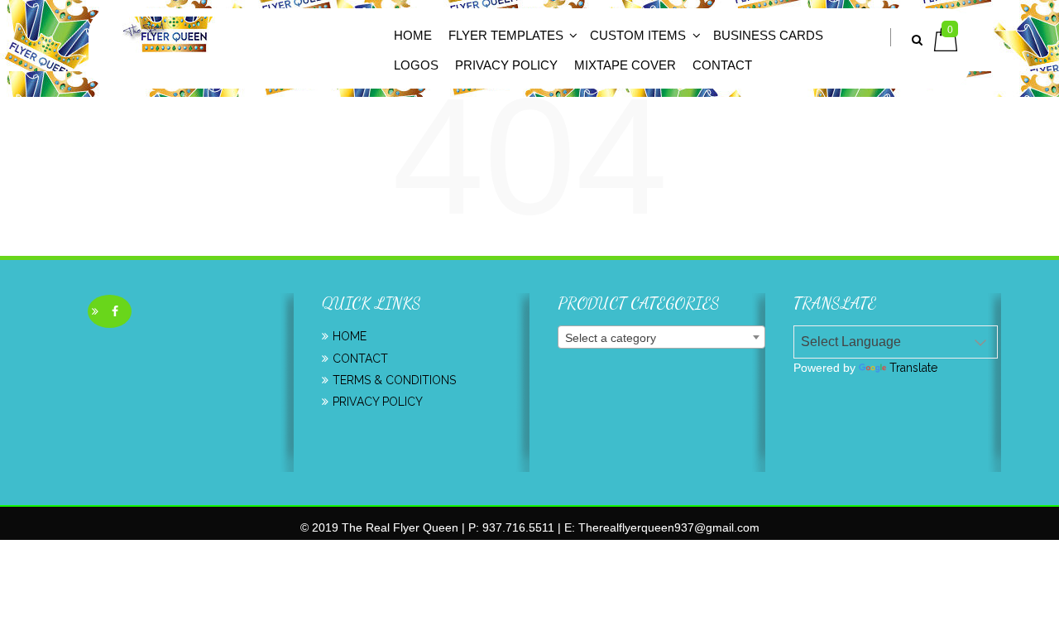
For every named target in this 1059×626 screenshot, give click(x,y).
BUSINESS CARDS (768, 35)
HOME (413, 35)
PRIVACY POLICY (378, 401)
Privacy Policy (506, 65)
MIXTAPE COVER (625, 65)
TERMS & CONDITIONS (394, 380)
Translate (913, 367)
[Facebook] (115, 311)
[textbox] (661, 337)
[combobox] (661, 337)
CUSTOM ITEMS (638, 35)
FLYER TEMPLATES (505, 35)
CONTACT (722, 65)
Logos (416, 65)
